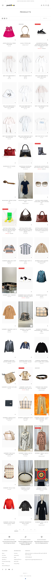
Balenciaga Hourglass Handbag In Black (25, 167)
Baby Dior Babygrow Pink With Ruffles (9, 137)
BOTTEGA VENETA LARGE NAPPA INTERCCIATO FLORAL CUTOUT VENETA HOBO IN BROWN (25, 230)
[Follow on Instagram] (5, 569)
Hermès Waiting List (6, 565)
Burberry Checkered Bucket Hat (25, 330)
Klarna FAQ (16, 561)
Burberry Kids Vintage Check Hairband (42, 388)
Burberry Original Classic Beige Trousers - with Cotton (42, 419)
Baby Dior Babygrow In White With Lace (25, 107)
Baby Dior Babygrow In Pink (9, 76)
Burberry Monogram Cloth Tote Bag (25, 418)
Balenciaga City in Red (9, 166)
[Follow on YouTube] (9, 569)
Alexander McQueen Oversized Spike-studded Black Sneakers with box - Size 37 (42, 45)
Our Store (4, 555)
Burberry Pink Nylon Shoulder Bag (9, 454)
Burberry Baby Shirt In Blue (25, 261)
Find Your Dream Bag (6, 561)
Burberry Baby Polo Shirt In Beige (9, 261)
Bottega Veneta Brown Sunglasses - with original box (41, 201)
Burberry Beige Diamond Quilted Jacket (41, 261)
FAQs (15, 557)
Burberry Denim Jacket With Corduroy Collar (25, 361)
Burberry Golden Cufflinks (9, 387)
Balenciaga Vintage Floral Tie (9, 201)
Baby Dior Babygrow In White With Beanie (9, 107)
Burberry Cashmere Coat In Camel (9, 330)
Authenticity (4, 557)
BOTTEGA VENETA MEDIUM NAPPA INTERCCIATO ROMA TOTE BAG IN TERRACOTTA (41, 229)
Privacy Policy (16, 563)
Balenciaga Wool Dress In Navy (25, 201)
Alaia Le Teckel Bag (25, 43)
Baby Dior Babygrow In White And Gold (42, 76)
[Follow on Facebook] (2, 569)
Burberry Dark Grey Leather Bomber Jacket (9, 361)
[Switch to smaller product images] (4, 18)
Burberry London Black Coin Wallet (9, 418)
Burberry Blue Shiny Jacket (41, 296)
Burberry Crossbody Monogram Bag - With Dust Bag (41, 330)
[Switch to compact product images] (6, 18)
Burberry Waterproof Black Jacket (25, 523)
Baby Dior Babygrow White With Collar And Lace (25, 137)
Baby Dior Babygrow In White (25, 76)
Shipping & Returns (17, 559)
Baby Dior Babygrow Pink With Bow (41, 107)
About (3, 553)
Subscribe (37, 576)
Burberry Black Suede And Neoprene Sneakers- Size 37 (25, 296)
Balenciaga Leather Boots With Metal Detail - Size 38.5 (41, 167)
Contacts (15, 553)
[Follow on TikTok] (12, 569)
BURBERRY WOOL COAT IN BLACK (41, 523)
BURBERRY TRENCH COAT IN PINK (41, 454)
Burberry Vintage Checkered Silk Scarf (41, 489)
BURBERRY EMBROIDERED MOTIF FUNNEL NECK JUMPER (42, 361)
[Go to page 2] (35, 529)
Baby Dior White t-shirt (41, 136)
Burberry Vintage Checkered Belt (25, 489)
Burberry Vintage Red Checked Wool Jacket (9, 523)
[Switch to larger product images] (2, 18)
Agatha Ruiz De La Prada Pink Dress (9, 44)
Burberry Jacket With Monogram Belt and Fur (25, 388)
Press (3, 563)
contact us (25, 541)
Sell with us (4, 559)
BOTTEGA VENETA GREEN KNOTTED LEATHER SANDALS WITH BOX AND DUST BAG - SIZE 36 (9, 230)
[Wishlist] (46, 5)
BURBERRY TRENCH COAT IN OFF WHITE (25, 454)
